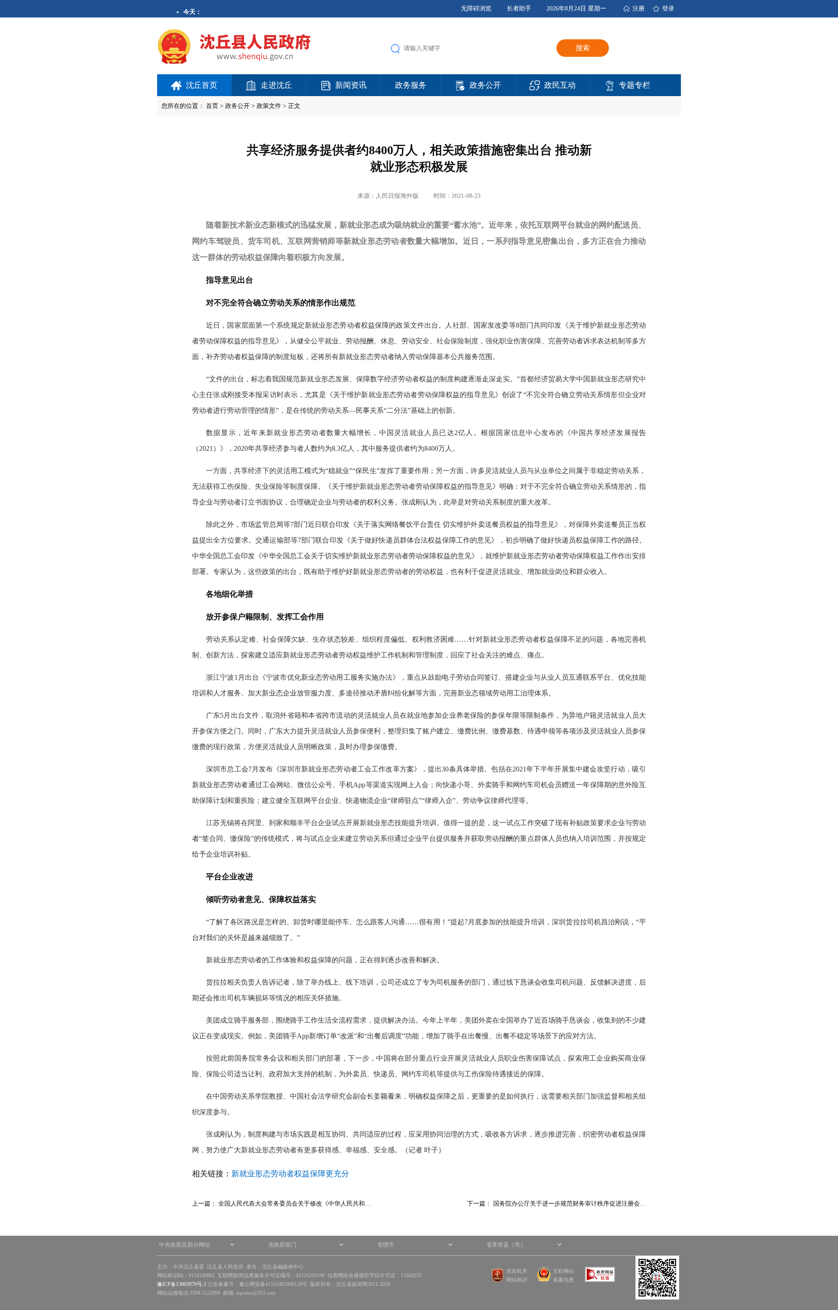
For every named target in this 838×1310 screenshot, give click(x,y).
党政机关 (516, 1271)
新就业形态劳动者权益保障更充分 (290, 1173)
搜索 (583, 48)
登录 (668, 8)
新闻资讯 (351, 85)
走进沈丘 (276, 85)
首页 (212, 106)
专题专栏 (634, 85)
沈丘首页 (201, 85)
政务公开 (485, 85)
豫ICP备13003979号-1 (181, 1284)
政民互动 (560, 85)
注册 (638, 8)
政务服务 (410, 85)
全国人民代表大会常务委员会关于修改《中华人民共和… (294, 1203)
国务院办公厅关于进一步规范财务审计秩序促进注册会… (569, 1203)
